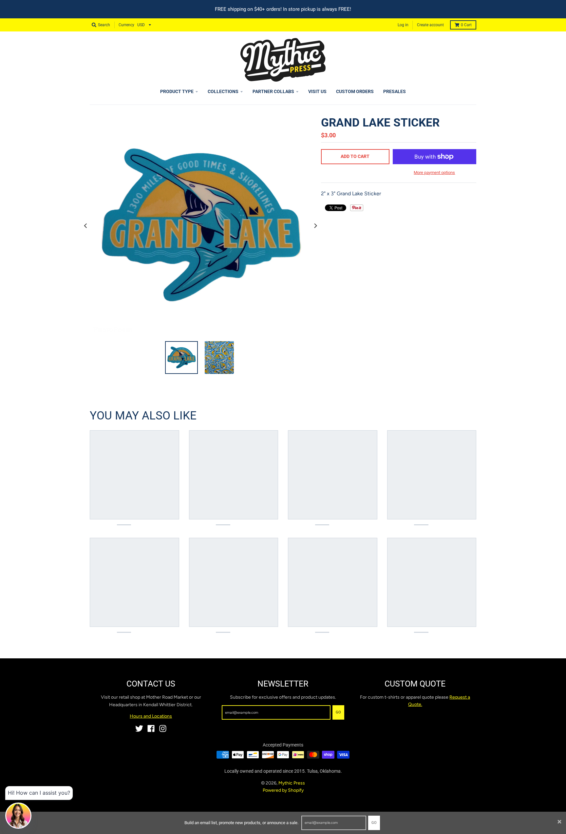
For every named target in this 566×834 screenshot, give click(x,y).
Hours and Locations (151, 716)
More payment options (434, 172)
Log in (403, 25)
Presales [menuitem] (394, 91)
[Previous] (86, 225)
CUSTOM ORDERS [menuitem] (355, 91)
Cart (466, 25)
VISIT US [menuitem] (317, 91)
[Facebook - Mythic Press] (151, 728)
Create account (430, 25)
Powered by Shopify (283, 790)
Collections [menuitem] (223, 91)
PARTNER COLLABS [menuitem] (273, 91)
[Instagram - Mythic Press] (163, 728)
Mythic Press (291, 783)
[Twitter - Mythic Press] (139, 728)
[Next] (315, 225)
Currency (126, 25)
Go (374, 823)
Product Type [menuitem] (177, 91)
